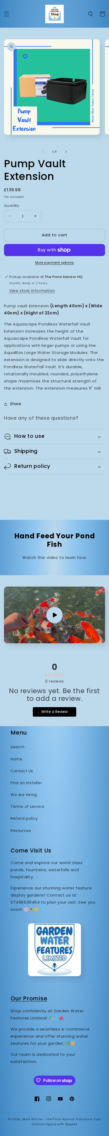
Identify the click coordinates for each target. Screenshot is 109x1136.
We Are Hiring (24, 794)
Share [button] (15, 403)
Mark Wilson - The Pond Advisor (48, 1119)
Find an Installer (26, 782)
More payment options (54, 262)
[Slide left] (43, 151)
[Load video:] (54, 615)
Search (18, 747)
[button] (6, 14)
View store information (32, 290)
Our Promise (29, 998)
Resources (21, 830)
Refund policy (24, 818)
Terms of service (27, 806)
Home (16, 759)
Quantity (11, 205)
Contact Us (22, 771)
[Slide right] (66, 151)
